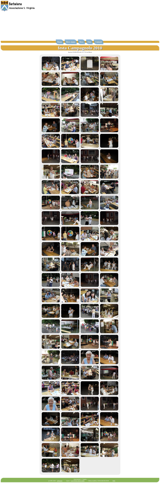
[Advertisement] (80, 26)
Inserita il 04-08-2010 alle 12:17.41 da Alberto (80, 52)
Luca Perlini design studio (77, 481)
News (81, 42)
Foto (89, 42)
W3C (114, 481)
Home (59, 42)
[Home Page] (18, 11)
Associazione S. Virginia (80, 479)
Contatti (98, 42)
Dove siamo (70, 42)
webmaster (59, 481)
